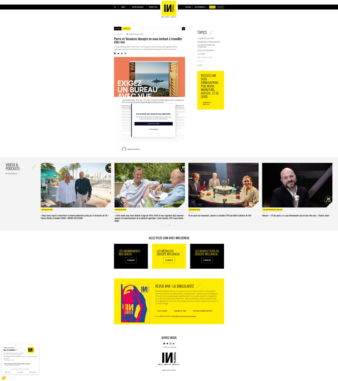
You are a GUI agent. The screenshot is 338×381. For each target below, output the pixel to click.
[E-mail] (125, 53)
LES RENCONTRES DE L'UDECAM (272, 209)
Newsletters (153, 7)
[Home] (169, 9)
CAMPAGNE (126, 28)
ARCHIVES (118, 28)
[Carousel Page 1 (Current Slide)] (168, 225)
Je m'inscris (207, 260)
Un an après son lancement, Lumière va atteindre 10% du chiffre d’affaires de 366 (219, 215)
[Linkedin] (122, 53)
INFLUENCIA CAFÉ (47, 209)
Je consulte (169, 260)
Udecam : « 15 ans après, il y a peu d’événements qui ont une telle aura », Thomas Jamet (295, 215)
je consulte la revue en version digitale (183, 316)
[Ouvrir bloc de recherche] (115, 7)
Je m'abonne (131, 260)
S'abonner (212, 7)
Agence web (166, 370)
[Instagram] (170, 344)
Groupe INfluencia (137, 7)
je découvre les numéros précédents (202, 311)
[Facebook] (115, 53)
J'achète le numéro (162, 311)
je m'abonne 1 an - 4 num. (180, 311)
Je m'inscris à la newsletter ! (207, 103)
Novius (173, 370)
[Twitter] (118, 53)
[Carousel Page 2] (169, 225)
